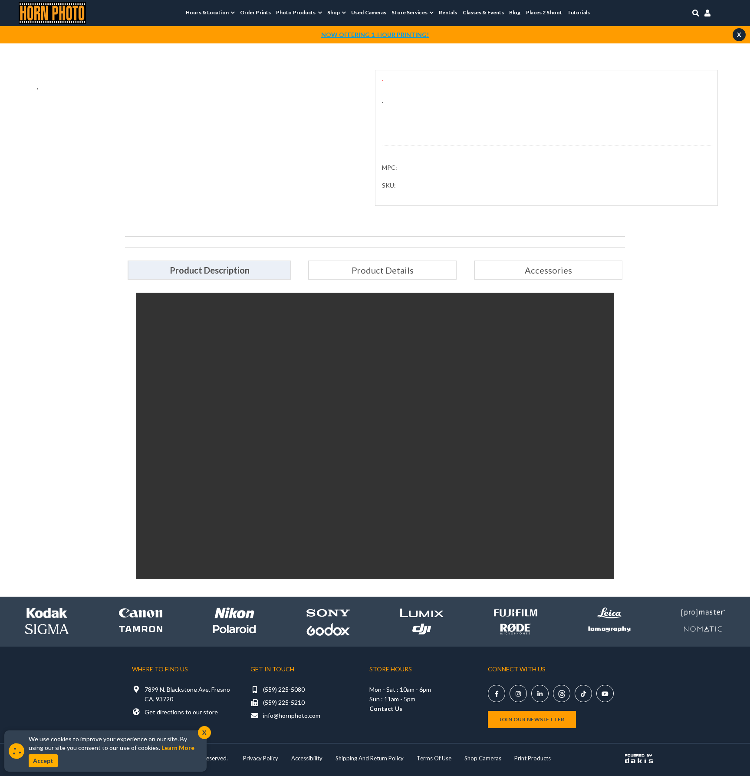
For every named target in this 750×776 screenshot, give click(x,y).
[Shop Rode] (515, 629)
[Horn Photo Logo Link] (52, 12)
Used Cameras (368, 12)
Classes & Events (483, 12)
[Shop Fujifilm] (515, 613)
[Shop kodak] (47, 613)
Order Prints (255, 12)
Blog (514, 12)
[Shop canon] (140, 613)
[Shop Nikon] (234, 613)
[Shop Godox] (328, 629)
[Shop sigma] (47, 629)
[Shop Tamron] (140, 629)
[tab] (209, 270)
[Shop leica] (609, 613)
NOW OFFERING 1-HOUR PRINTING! (375, 34)
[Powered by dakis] (639, 758)
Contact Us (385, 708)
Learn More (177, 747)
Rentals (448, 12)
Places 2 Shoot (544, 12)
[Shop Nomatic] (703, 629)
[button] (210, 12)
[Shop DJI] (422, 629)
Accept (43, 760)
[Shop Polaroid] (234, 629)
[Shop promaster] (703, 613)
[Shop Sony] (328, 613)
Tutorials (578, 12)
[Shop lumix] (422, 613)
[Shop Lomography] (609, 629)
